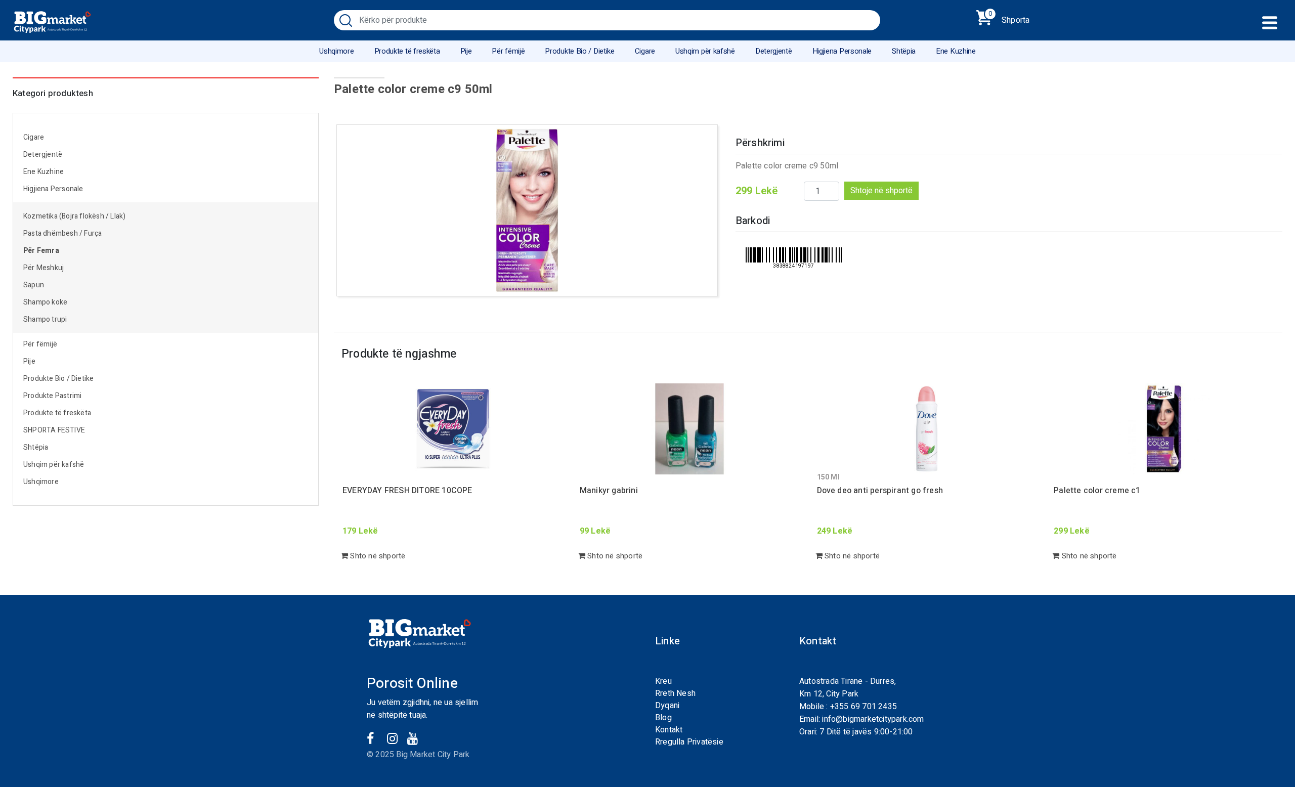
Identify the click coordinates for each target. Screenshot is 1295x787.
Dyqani (667, 705)
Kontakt (668, 730)
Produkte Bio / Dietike (579, 51)
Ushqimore (336, 51)
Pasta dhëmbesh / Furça (62, 233)
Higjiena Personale (842, 51)
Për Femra (41, 250)
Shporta (1008, 18)
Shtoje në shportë (881, 191)
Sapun (33, 285)
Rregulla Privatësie (689, 742)
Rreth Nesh (675, 693)
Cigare (645, 51)
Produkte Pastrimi (52, 395)
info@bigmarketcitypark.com (873, 719)
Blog (663, 718)
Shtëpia (904, 51)
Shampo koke (45, 302)
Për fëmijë (508, 51)
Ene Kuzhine (956, 51)
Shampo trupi (45, 319)
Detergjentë (773, 51)
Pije (466, 51)
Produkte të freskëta (407, 51)
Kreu (663, 681)
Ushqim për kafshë (705, 51)
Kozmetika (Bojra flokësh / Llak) (74, 216)
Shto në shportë (376, 555)
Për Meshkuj (43, 268)
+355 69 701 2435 (863, 707)
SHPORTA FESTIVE (54, 430)
